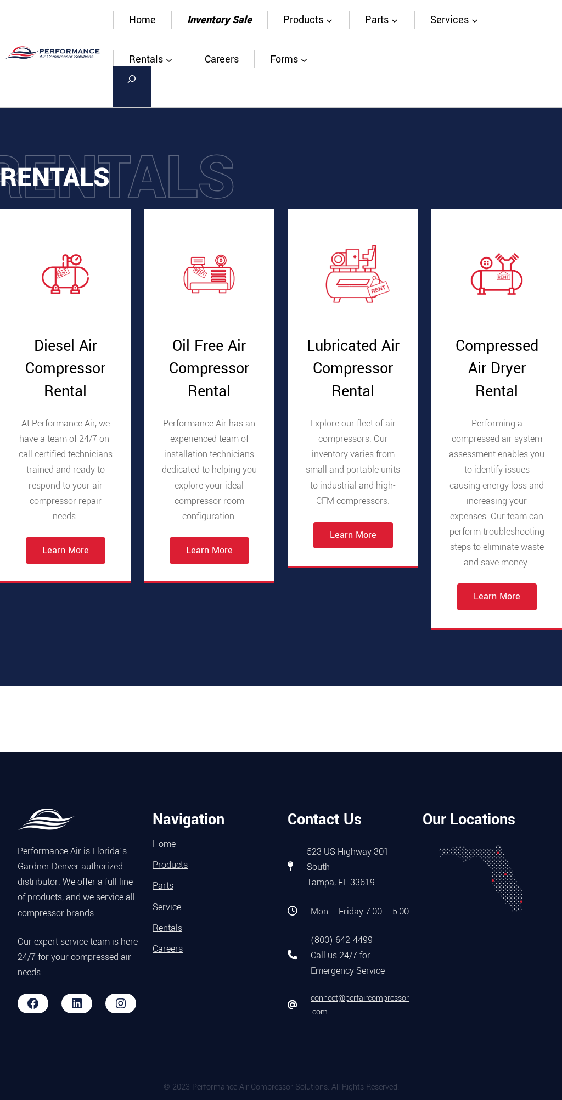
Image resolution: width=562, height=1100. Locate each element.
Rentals (167, 928)
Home (142, 20)
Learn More (65, 550)
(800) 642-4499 (342, 940)
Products (170, 864)
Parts (163, 885)
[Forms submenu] (304, 59)
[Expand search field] (132, 86)
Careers (168, 948)
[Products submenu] (329, 19)
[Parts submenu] (394, 19)
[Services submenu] (474, 19)
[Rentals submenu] (169, 59)
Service (167, 907)
